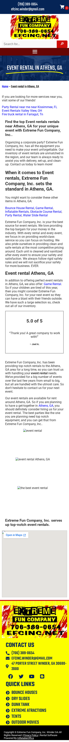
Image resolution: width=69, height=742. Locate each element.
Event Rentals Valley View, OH (22, 110)
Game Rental (44, 208)
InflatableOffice (25, 738)
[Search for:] (30, 44)
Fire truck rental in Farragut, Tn (22, 114)
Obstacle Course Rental (46, 211)
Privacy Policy (30, 735)
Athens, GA (46, 405)
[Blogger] (42, 676)
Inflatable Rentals (17, 211)
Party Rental (13, 215)
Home (5, 87)
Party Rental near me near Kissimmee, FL (29, 107)
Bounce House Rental (19, 208)
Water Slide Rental (35, 215)
